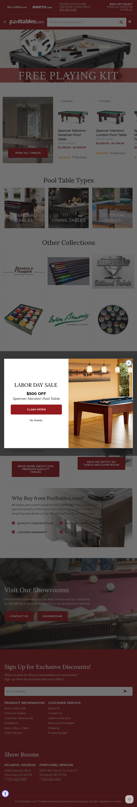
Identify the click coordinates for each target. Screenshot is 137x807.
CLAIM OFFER (36, 409)
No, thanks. (36, 420)
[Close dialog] (128, 363)
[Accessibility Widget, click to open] (5, 793)
